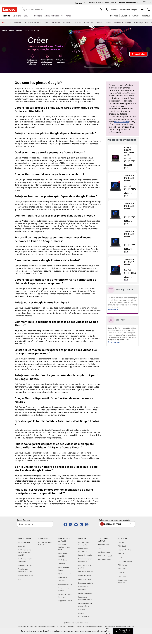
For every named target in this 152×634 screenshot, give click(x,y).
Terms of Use (60, 626)
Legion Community (85, 555)
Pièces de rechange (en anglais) (65, 595)
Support (101, 548)
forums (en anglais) (85, 575)
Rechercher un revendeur (83, 588)
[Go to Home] (9, 9)
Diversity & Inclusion (25, 575)
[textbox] (117, 524)
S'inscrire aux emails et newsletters (85, 560)
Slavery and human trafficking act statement (119, 626)
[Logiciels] (103, 22)
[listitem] (122, 157)
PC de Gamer (63, 560)
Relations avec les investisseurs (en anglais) (24, 552)
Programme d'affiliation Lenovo (85, 598)
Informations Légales (25, 565)
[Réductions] (11, 22)
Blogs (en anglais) (84, 579)
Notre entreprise (24, 542)
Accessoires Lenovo (65, 584)
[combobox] (60, 9)
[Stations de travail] (60, 22)
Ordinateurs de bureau (63, 568)
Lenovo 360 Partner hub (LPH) (45, 543)
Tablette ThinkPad (124, 550)
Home (4, 30)
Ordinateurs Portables (62, 554)
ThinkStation (122, 576)
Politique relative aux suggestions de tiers (89, 626)
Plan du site (70, 626)
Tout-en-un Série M (125, 561)
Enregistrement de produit (85, 566)
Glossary (12, 30)
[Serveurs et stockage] (131, 22)
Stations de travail (64, 574)
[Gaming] (140, 15)
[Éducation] (130, 15)
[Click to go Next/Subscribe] (49, 524)
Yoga (120, 557)
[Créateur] (151, 15)
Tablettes (61, 564)
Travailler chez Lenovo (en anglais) (25, 570)
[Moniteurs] (71, 22)
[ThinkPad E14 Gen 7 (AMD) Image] (115, 270)
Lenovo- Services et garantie (65, 589)
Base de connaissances (83, 614)
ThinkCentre (122, 565)
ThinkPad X (122, 546)
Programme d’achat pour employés (85, 604)
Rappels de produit (65, 601)
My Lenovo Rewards (85, 572)
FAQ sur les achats (104, 560)
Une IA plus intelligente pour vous (64, 547)
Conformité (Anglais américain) (25, 560)
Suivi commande (104, 552)
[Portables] (22, 22)
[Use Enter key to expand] (138, 10)
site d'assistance (121, 121)
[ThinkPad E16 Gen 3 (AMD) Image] (115, 186)
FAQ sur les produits (105, 556)
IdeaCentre (122, 569)
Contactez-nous (103, 544)
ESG (19, 579)
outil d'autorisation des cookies (44, 626)
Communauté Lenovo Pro (83, 550)
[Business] (119, 15)
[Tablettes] (82, 22)
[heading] (130, 151)
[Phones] (112, 22)
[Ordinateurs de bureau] (43, 22)
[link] (149, 3)
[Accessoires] (94, 22)
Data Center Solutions (62, 579)
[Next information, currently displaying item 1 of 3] (148, 49)
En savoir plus (128, 194)
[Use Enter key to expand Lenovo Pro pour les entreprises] (115, 2)
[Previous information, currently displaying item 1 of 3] (4, 49)
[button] (144, 2)
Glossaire (81, 610)
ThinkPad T (122, 542)
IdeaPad (121, 554)
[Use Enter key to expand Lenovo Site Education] (139, 2)
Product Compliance (85, 593)
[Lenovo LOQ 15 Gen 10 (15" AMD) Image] (115, 158)
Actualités (21, 546)
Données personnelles (25, 626)
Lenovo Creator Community (83, 543)
